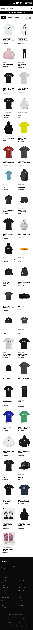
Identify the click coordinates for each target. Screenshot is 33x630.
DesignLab (3, 580)
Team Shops (20, 578)
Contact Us (3, 608)
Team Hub (19, 583)
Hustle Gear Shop (5, 588)
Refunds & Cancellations (22, 605)
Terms (15, 622)
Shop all (3, 8)
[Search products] (26, 18)
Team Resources (5, 598)
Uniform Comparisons (6, 600)
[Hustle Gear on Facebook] (13, 618)
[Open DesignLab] (28, 3)
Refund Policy (21, 622)
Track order (10, 8)
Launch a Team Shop (22, 580)
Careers (19, 603)
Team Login (20, 585)
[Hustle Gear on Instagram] (9, 618)
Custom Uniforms (5, 578)
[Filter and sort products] (30, 18)
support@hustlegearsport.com (12, 626)
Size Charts (3, 590)
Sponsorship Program (22, 600)
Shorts (17, 18)
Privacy (10, 622)
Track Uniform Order (21, 588)
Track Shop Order (21, 590)
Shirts (9, 18)
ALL (4, 18)
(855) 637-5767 (23, 626)
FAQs (2, 605)
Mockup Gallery (4, 585)
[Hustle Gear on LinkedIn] (23, 618)
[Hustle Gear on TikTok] (20, 618)
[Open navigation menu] (2, 3)
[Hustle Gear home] (16, 3)
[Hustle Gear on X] (16, 618)
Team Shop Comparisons (6, 603)
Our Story (19, 598)
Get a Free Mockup (5, 583)
